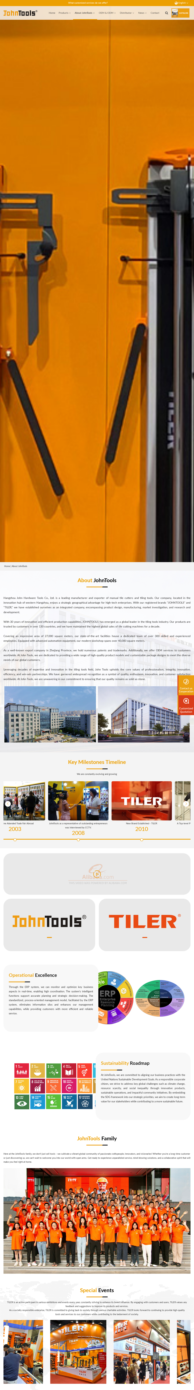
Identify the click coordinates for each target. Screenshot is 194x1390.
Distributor (126, 13)
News (141, 13)
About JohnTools (83, 13)
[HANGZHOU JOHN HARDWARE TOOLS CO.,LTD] (20, 13)
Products (63, 13)
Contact (155, 13)
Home (52, 13)
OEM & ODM (106, 13)
